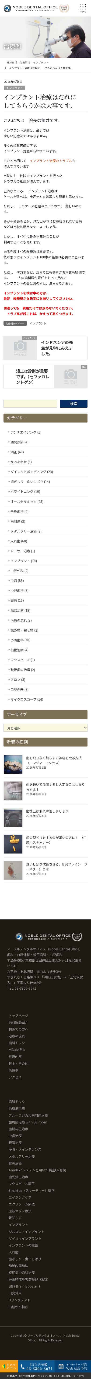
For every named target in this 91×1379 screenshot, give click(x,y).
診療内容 (15, 1056)
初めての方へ (18, 1029)
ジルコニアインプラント (26, 1231)
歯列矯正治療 (18, 1176)
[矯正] (70, 374)
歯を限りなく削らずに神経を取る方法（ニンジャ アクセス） (54, 760)
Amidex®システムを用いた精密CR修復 (37, 1170)
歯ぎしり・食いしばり (25, 1259)
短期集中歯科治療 (22, 1272)
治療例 (13, 1070)
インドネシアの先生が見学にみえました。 (57, 347)
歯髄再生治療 (18, 1128)
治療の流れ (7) (21, 620)
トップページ (18, 1015)
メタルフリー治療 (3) (26, 531)
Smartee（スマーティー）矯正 (32, 1190)
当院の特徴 (17, 1049)
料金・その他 (18, 1063)
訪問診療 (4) (19, 442)
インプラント (14, 88)
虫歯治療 (15, 1135)
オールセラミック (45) (26, 501)
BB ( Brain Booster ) (24, 1286)
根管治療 (15, 1142)
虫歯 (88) (17, 580)
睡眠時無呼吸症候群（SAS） (29, 1279)
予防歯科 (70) (20, 640)
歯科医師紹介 (18, 1022)
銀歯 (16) (17, 600)
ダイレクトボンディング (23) (31, 471)
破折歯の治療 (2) (22, 669)
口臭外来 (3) (19, 689)
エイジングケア (20, 1197)
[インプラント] (20, 346)
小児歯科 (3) (19, 590)
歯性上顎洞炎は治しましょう (47, 811)
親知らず (15, 1217)
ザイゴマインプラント (25, 1238)
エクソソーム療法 (22, 1204)
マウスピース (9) (22, 659)
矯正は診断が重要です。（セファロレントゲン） (32, 376)
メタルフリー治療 (22, 1156)
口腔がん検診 (18, 1306)
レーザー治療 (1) (22, 551)
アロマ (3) (17, 679)
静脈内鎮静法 (18, 1265)
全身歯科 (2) (19, 511)
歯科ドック (17, 1042)
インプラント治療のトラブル (51, 160)
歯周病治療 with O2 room (28, 1122)
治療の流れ (17, 1036)
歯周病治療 (17, 1108)
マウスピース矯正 (22, 1183)
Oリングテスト (20, 1300)
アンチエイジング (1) (25, 432)
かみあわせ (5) (21, 461)
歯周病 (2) (17, 521)
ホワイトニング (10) (25, 491)
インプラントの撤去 (23, 1245)
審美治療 (15, 1163)
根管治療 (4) (19, 650)
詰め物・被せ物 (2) (24, 630)
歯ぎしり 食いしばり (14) (30, 481)
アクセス (15, 1077)
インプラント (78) (23, 560)
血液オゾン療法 (20, 1211)
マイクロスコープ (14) (26, 699)
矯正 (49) (17, 452)
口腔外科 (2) (19, 570)
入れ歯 (13, 1252)
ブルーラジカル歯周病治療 (28, 1115)
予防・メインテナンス (25, 1149)
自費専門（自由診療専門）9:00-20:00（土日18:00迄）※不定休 (45, 1376)
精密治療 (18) (20, 610)
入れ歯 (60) (18, 541)
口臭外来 (15, 1293)
